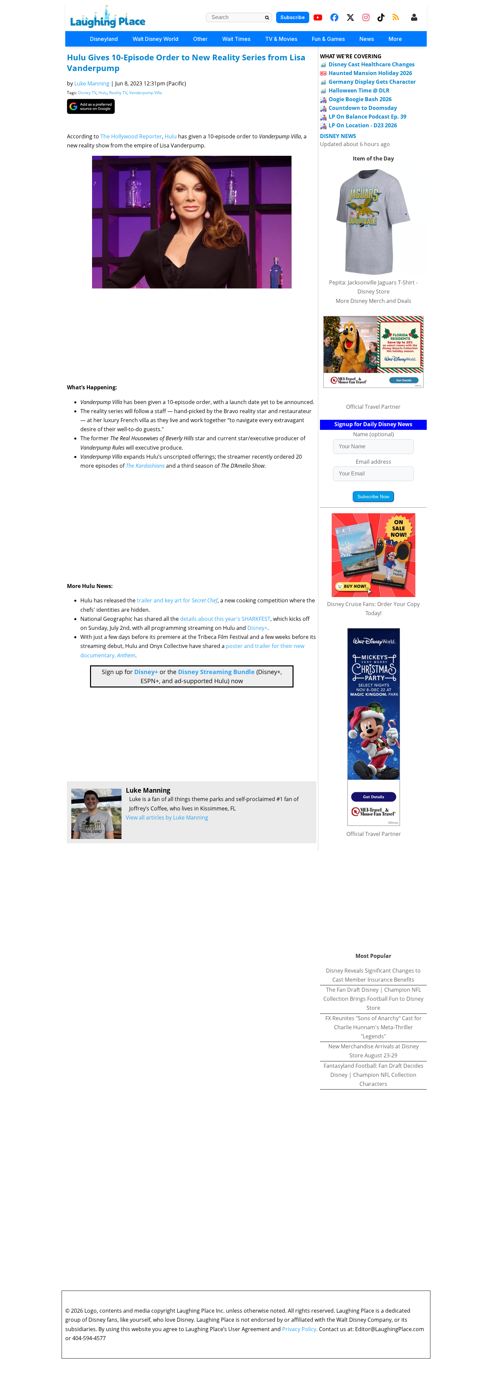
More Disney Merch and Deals (373, 301)
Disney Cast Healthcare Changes (372, 64)
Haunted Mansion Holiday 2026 (370, 73)
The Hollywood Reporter (131, 136)
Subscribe (292, 17)
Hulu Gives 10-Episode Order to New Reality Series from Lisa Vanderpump (186, 62)
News (366, 39)
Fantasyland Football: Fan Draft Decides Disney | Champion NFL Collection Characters (373, 1075)
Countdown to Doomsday (363, 108)
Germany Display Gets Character (372, 81)
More (395, 39)
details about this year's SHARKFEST (225, 618)
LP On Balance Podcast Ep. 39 (367, 116)
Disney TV (87, 92)
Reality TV (118, 92)
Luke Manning (91, 83)
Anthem (126, 655)
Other (200, 39)
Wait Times (236, 39)
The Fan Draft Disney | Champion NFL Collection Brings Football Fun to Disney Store (373, 998)
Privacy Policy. (300, 1329)
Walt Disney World (155, 39)
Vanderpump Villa (145, 92)
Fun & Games (328, 39)
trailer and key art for (164, 600)
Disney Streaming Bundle (216, 672)
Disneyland (104, 39)
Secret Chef (205, 600)
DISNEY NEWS (338, 136)
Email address (373, 461)
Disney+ (257, 628)
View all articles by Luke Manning (167, 817)
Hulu (102, 92)
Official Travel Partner (373, 406)
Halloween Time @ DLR (359, 90)
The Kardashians (145, 465)
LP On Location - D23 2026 (363, 125)
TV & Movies (281, 39)
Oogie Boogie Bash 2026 (360, 99)
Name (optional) (373, 434)
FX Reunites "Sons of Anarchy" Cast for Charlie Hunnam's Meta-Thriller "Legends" (373, 1027)
